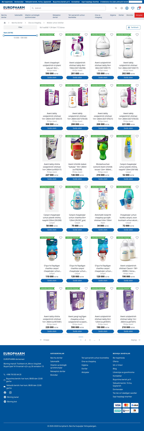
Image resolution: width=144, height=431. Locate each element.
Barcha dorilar (4, 16)
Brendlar (130, 15)
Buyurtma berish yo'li (61, 2)
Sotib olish (51, 77)
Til (116, 8)
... (94, 340)
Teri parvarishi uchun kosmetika (95, 358)
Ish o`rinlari (118, 365)
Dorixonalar (19, 2)
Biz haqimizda (7, 2)
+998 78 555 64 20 (13, 374)
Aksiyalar (139, 15)
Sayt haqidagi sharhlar (90, 2)
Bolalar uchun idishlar (55, 23)
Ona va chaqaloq (34, 23)
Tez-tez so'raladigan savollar (125, 393)
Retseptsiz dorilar (57, 371)
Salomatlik (54, 361)
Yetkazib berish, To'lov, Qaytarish (38, 2)
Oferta (115, 361)
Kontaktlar (75, 2)
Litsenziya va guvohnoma (123, 372)
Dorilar (85, 368)
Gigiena (85, 365)
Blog (115, 368)
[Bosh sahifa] (5, 23)
